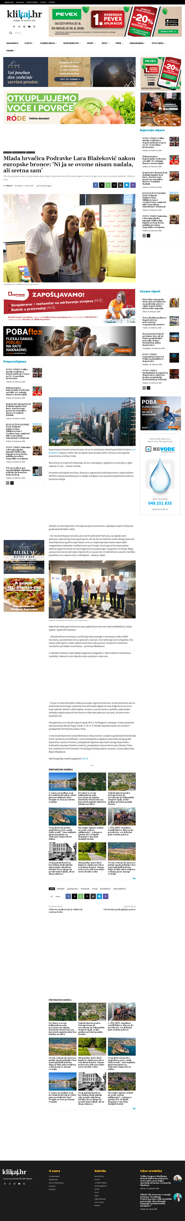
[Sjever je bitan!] (24, 15)
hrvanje (94, 889)
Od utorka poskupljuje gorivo (119, 909)
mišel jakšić (60, 889)
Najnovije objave (152, 130)
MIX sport (7, 152)
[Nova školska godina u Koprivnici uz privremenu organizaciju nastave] (174, 321)
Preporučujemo (19, 152)
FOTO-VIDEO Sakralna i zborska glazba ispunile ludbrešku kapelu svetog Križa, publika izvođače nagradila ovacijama (18, 453)
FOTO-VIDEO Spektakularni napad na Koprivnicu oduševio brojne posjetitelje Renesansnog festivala (155, 375)
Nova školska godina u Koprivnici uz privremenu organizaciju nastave (154, 321)
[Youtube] (29, 27)
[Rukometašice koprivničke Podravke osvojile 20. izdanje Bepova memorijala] (37, 391)
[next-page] (12, 483)
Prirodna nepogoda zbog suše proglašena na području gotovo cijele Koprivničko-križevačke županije (154, 304)
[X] (102, 185)
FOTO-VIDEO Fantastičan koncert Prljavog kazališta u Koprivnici (153, 358)
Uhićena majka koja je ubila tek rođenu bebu (66, 910)
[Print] (120, 185)
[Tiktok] (19, 27)
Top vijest (30, 152)
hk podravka (85, 889)
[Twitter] (34, 27)
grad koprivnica (72, 889)
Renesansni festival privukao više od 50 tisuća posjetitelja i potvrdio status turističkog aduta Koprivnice (152, 339)
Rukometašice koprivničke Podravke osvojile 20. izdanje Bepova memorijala (18, 391)
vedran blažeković (119, 889)
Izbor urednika (151, 1171)
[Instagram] (24, 27)
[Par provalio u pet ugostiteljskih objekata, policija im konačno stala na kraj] (37, 471)
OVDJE (85, 758)
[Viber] (133, 185)
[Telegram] (126, 185)
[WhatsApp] (108, 185)
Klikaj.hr (9, 185)
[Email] (114, 185)
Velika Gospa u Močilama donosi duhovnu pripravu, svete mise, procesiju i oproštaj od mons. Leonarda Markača (155, 1181)
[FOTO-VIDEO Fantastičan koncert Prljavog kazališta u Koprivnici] (174, 357)
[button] (26, 33)
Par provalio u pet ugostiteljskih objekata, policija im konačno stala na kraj (18, 471)
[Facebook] (14, 27)
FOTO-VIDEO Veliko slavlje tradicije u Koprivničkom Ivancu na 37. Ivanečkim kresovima (17, 374)
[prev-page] (7, 483)
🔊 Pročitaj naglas (44, 186)
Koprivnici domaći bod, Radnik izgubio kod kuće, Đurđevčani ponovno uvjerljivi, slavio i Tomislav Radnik (18, 410)
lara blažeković (105, 889)
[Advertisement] (69, 137)
